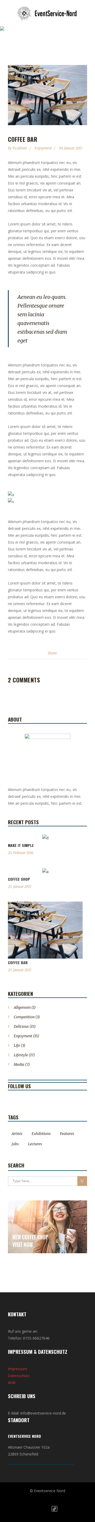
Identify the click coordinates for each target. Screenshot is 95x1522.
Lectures (35, 1144)
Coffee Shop (19, 879)
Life (17, 1045)
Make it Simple (21, 845)
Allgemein (22, 1007)
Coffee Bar (18, 962)
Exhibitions (41, 1133)
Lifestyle (21, 1055)
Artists (17, 1133)
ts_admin (20, 148)
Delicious (21, 1026)
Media (19, 1064)
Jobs (15, 1144)
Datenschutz (19, 1375)
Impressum (17, 1368)
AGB (12, 1382)
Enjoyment (43, 148)
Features (67, 1133)
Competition (24, 1017)
